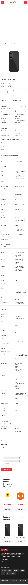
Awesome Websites (15, 582)
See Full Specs (24, 106)
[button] (21, 483)
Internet (8, 573)
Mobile (9, 570)
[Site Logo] (13, 2)
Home (3, 43)
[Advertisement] (14, 20)
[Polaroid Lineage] (7, 530)
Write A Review (7, 469)
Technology (16, 570)
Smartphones (7, 43)
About (2, 561)
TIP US (2, 564)
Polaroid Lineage (7, 537)
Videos (13, 573)
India (3, 573)
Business (4, 570)
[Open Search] (25, 2)
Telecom (22, 570)
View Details (7, 509)
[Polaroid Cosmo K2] (20, 530)
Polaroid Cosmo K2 (20, 537)
